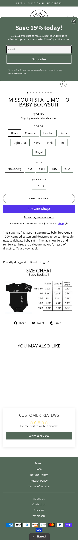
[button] (74, 21)
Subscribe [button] (39, 59)
